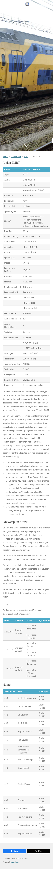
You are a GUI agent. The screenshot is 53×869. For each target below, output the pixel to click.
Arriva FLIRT (36, 156)
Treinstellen (16, 156)
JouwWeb (15, 862)
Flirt (26, 156)
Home (5, 156)
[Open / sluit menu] (49, 4)
